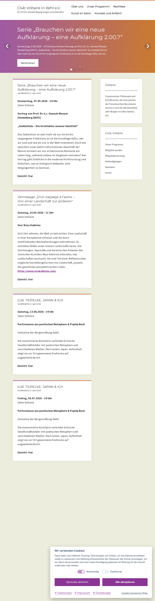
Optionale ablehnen (77, 581)
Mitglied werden (113, 150)
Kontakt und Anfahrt (108, 13)
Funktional (116, 571)
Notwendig (92, 571)
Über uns (77, 6)
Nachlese (119, 6)
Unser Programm (98, 6)
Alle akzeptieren (125, 581)
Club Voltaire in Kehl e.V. (39, 8)
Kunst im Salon (81, 13)
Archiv (108, 172)
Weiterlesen (28, 63)
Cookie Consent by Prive (135, 593)
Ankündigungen (113, 161)
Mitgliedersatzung (115, 155)
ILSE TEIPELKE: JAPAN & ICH (40, 300)
